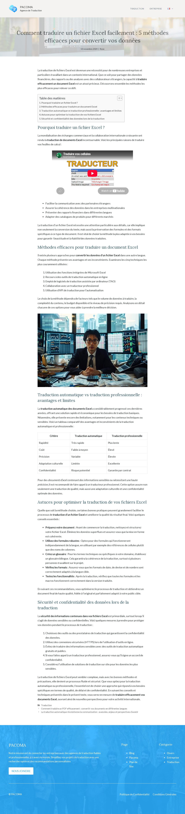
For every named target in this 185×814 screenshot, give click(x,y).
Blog (131, 753)
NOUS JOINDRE (21, 771)
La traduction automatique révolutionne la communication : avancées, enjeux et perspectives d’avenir (89, 712)
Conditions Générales (164, 794)
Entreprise (156, 8)
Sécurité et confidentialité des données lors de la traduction (72, 118)
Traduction (137, 8)
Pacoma (133, 757)
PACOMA (26, 7)
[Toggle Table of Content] (118, 98)
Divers (170, 753)
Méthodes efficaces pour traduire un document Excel (69, 106)
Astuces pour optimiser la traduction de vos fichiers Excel (71, 114)
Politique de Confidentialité (134, 794)
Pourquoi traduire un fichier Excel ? (59, 102)
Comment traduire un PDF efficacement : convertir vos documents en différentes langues (84, 708)
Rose (102, 49)
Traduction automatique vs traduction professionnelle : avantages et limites (81, 110)
